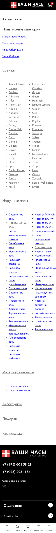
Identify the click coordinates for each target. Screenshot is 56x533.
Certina (13, 142)
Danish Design (17, 170)
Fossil (12, 187)
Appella (13, 109)
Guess (35, 97)
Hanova (13, 88)
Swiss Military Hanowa (40, 156)
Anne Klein (15, 105)
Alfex (11, 101)
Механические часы (14, 37)
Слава (36, 174)
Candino (13, 133)
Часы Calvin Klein (12, 50)
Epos (11, 166)
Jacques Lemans (41, 105)
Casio (12, 137)
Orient (36, 109)
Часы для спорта (12, 43)
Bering (12, 125)
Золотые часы (43, 247)
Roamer (36, 125)
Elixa (11, 162)
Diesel (12, 154)
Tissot (35, 162)
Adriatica (14, 97)
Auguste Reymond (14, 115)
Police (35, 117)
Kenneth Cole (16, 84)
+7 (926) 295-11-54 (16, 471)
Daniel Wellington (42, 183)
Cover (12, 150)
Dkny (11, 158)
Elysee (36, 187)
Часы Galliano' (10, 56)
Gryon (36, 92)
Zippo (35, 166)
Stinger (36, 146)
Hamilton (37, 101)
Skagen (36, 142)
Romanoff (37, 129)
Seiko (35, 137)
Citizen (13, 146)
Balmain (13, 121)
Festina (12, 178)
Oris (34, 113)
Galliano (13, 92)
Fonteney (14, 183)
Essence (13, 174)
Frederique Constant (38, 86)
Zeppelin (37, 178)
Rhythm (36, 121)
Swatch (36, 150)
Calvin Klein (15, 129)
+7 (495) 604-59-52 (16, 464)
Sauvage (37, 133)
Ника (35, 170)
